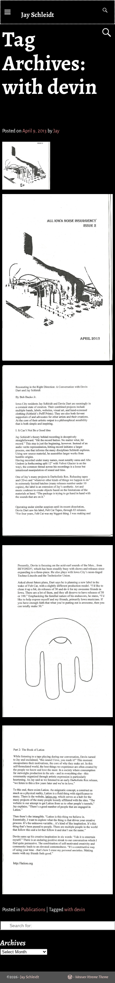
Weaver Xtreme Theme (91, 977)
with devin (74, 909)
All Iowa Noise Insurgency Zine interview (53, 113)
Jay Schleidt (37, 14)
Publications (33, 909)
